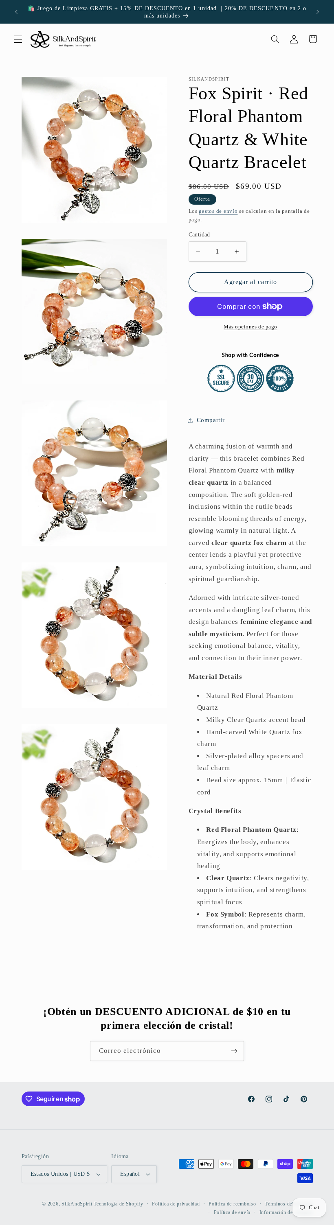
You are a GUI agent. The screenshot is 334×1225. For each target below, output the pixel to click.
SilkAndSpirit (77, 1203)
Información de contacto (286, 1212)
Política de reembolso (232, 1203)
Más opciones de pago (250, 327)
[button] (18, 39)
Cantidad (199, 235)
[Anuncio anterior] (16, 12)
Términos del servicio (288, 1203)
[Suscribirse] (234, 1051)
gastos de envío (218, 211)
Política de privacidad (176, 1203)
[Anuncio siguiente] (318, 12)
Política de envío (232, 1212)
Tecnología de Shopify (118, 1203)
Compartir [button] (211, 420)
